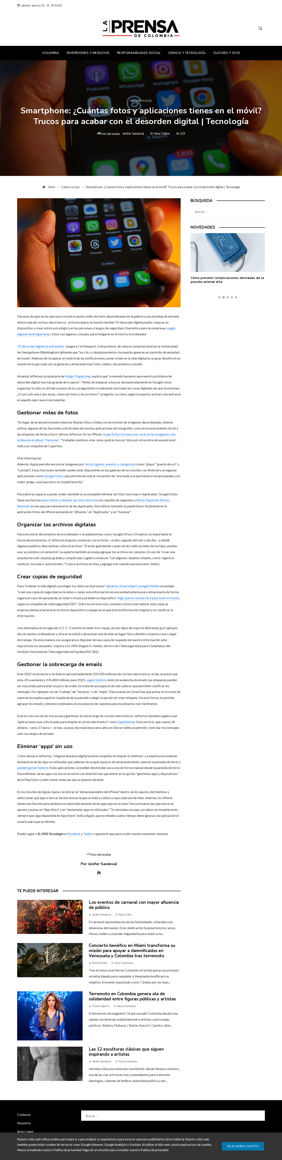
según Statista (96, 680)
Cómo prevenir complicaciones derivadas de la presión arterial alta (227, 280)
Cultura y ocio (141, 101)
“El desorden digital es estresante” (41, 346)
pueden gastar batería (32, 768)
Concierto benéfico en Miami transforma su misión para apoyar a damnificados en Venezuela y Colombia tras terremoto (132, 951)
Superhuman (126, 722)
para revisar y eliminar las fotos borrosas (70, 500)
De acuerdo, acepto (243, 1146)
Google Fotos (53, 476)
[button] (219, 297)
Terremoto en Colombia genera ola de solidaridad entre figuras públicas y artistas (132, 996)
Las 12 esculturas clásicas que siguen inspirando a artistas (126, 1051)
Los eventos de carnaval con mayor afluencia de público (134, 904)
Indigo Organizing (77, 376)
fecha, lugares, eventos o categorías (110, 464)
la (104, 434)
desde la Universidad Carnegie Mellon (133, 586)
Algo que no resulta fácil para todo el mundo (148, 598)
